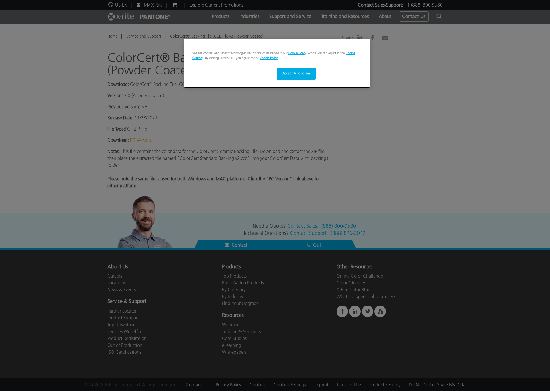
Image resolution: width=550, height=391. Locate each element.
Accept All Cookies (296, 73)
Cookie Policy (297, 53)
